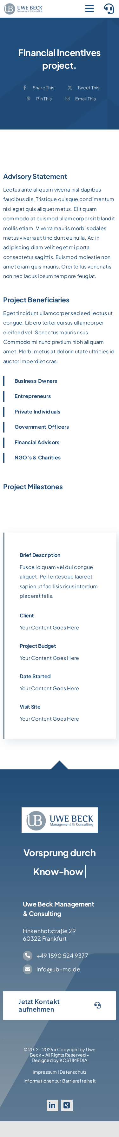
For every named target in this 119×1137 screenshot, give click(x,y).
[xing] (67, 1105)
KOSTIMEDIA (73, 1060)
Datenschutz (73, 1072)
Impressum (45, 1072)
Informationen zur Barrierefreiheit (59, 1080)
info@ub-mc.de (58, 969)
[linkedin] (52, 1105)
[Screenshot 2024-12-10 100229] (23, 3)
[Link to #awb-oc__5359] (109, 8)
